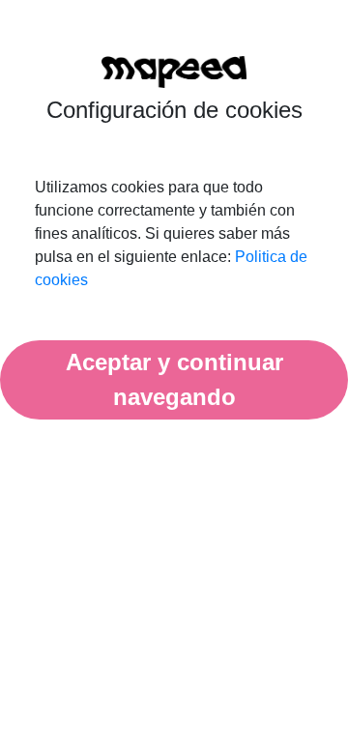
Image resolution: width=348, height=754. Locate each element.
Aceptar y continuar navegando (174, 379)
